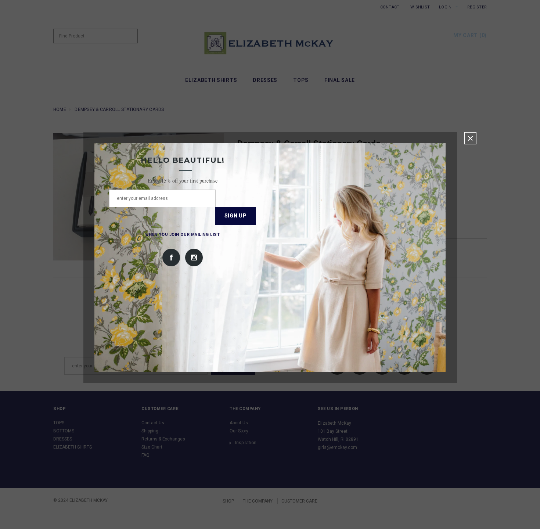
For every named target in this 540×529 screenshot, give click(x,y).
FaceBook (171, 257)
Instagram (194, 257)
